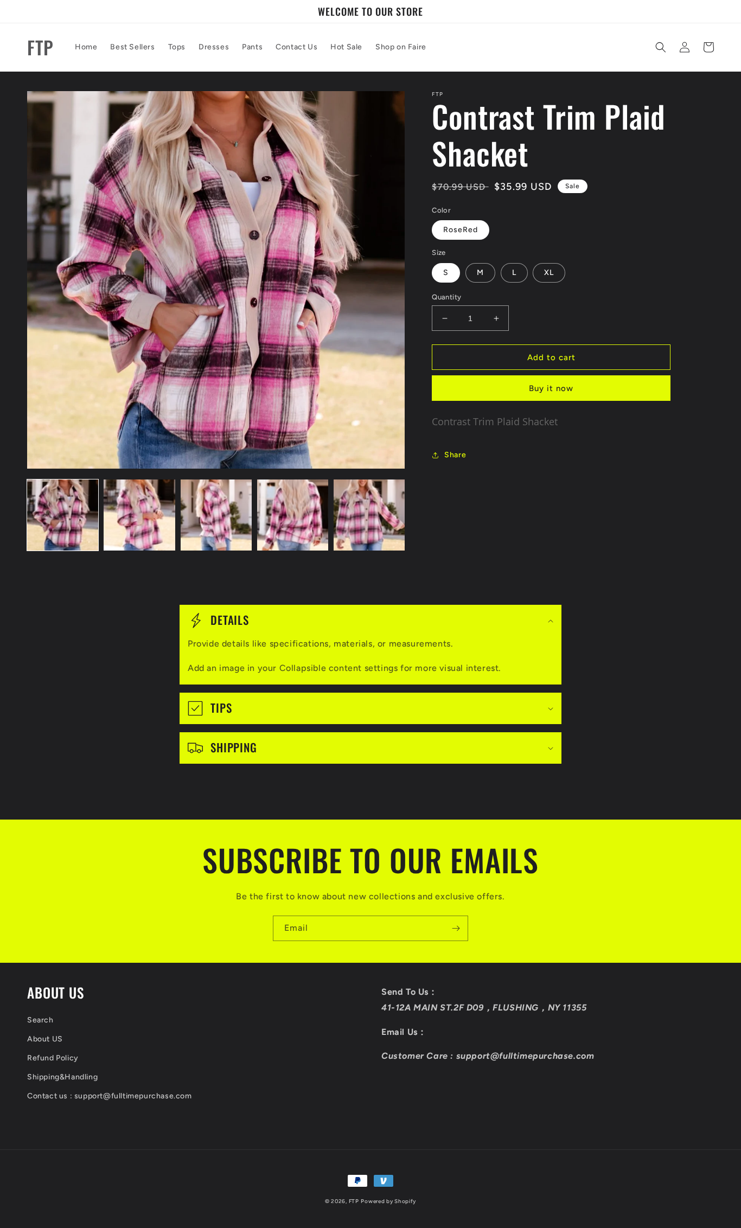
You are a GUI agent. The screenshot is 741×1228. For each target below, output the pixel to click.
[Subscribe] (456, 928)
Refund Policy (53, 1058)
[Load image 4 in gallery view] (292, 515)
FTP (354, 1201)
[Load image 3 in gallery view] (216, 515)
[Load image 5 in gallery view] (369, 515)
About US (45, 1039)
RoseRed (460, 229)
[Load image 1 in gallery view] (62, 515)
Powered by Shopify (388, 1201)
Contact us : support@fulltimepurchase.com (109, 1096)
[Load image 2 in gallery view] (139, 515)
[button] (661, 47)
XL (549, 272)
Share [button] (455, 454)
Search (40, 1020)
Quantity (446, 297)
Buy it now (551, 388)
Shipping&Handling (62, 1077)
